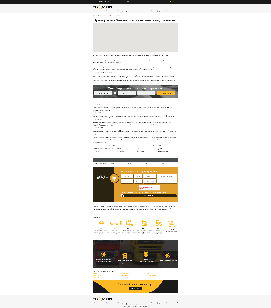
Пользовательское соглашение (139, 306)
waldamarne (175, 1)
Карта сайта (127, 306)
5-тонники (118, 148)
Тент (138, 149)
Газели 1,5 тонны (120, 151)
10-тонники (97, 151)
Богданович (151, 277)
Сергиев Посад (124, 275)
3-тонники (118, 149)
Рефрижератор (140, 151)
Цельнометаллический (163, 151)
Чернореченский (125, 273)
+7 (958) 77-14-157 (101, 1)
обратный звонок (111, 1)
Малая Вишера (152, 275)
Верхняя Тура (96, 277)
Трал (138, 148)
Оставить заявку (135, 288)
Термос (160, 148)
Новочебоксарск (125, 277)
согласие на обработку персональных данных (153, 192)
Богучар (95, 273)
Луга (149, 273)
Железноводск (97, 275)
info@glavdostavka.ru (130, 1)
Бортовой (160, 149)
